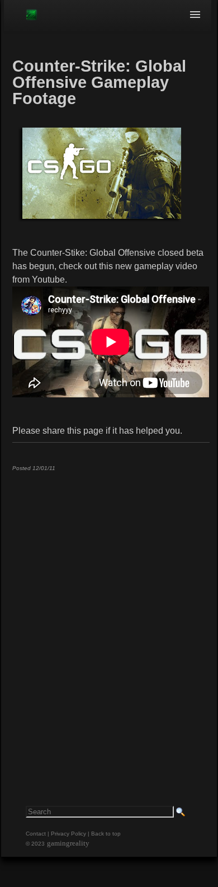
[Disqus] (110, 619)
